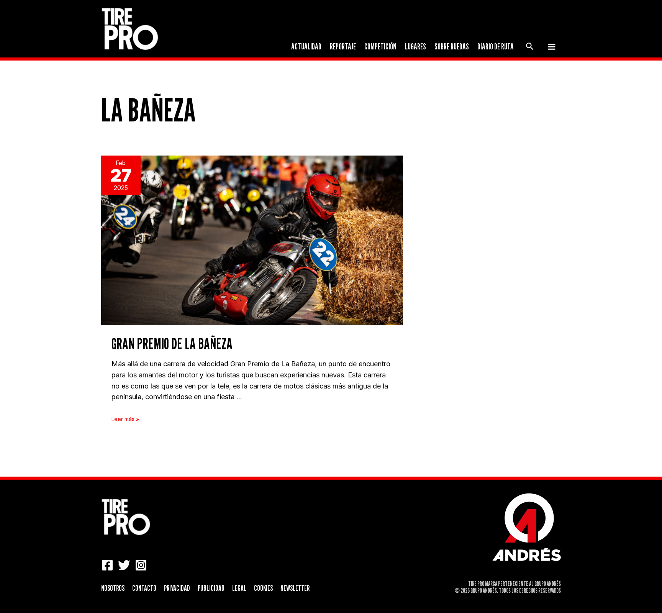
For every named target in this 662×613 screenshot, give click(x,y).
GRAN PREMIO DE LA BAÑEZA (172, 343)
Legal (239, 588)
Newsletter (295, 588)
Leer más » (125, 419)
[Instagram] (141, 565)
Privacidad (177, 588)
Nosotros (113, 588)
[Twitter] (124, 565)
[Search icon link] (530, 47)
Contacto (144, 588)
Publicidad (211, 588)
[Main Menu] (551, 46)
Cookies (263, 588)
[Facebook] (107, 565)
